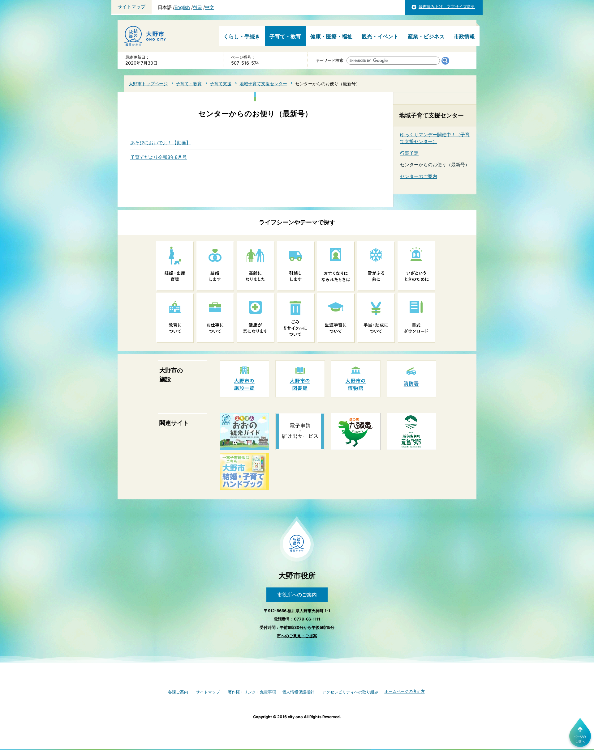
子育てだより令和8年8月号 (158, 157)
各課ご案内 (178, 692)
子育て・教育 (285, 36)
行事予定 (409, 153)
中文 (209, 7)
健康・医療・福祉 (331, 36)
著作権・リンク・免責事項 (252, 692)
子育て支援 (220, 83)
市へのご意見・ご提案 (297, 635)
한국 (197, 7)
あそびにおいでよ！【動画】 (160, 143)
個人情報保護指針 (298, 692)
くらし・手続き (241, 36)
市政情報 (464, 36)
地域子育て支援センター (263, 83)
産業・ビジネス (426, 36)
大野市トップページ (148, 83)
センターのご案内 (418, 176)
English (182, 7)
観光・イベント (380, 36)
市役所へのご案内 (297, 594)
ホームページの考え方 (405, 691)
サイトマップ (131, 7)
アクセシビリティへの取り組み (350, 692)
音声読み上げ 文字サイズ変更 (447, 6)
